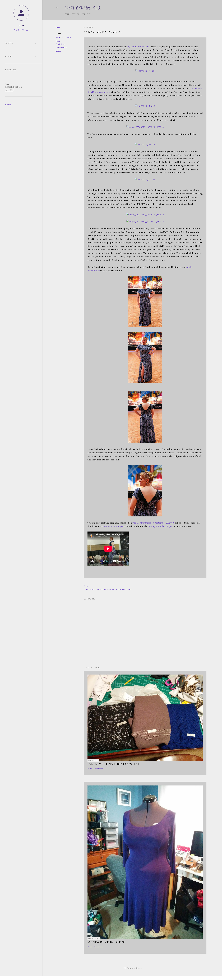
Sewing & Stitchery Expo (160, 526)
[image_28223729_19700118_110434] (145, 214)
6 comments (98, 769)
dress (57, 41)
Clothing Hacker (82, 8)
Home (8, 105)
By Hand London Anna (139, 46)
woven (58, 51)
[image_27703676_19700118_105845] (145, 127)
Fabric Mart (60, 44)
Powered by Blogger (134, 968)
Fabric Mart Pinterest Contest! (113, 764)
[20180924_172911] (145, 71)
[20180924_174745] (145, 179)
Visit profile (21, 30)
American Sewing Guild (115, 526)
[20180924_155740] (145, 144)
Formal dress (61, 47)
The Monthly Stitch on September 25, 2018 (153, 522)
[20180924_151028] (145, 106)
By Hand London (63, 37)
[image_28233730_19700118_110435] (145, 221)
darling (21, 25)
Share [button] (58, 27)
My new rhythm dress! (106, 942)
